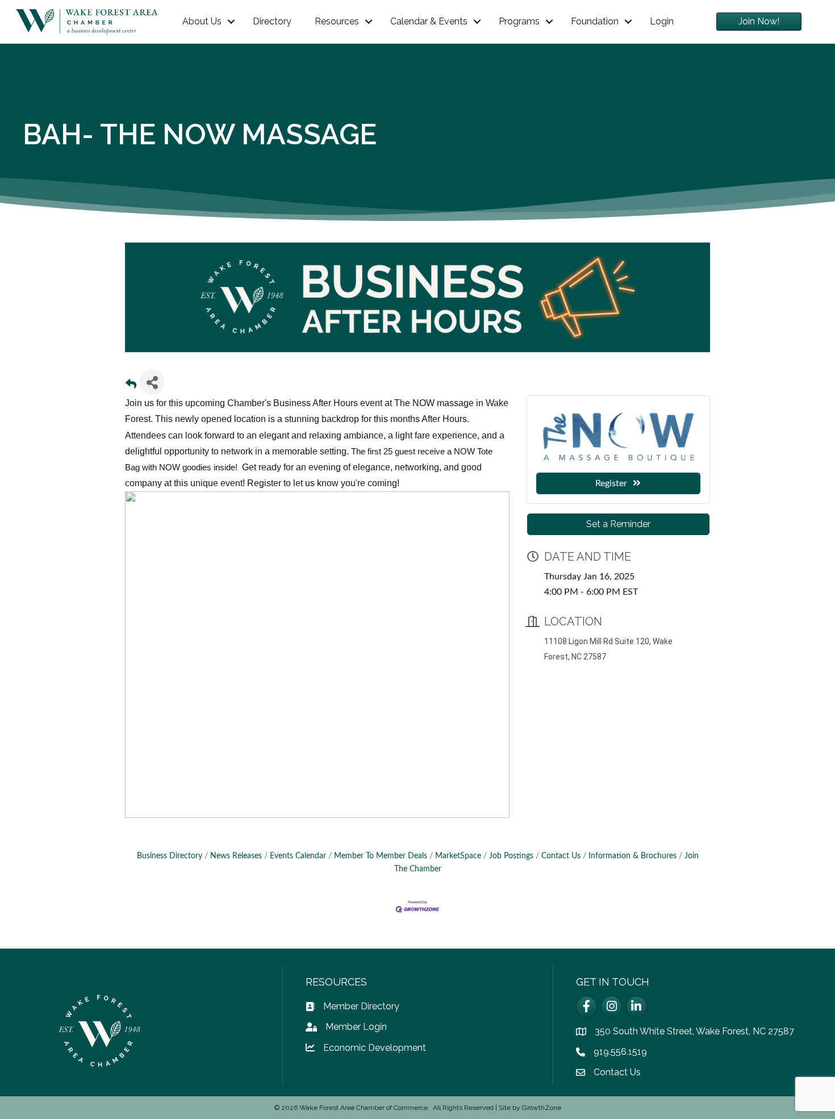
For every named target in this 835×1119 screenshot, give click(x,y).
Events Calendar (298, 856)
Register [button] (611, 483)
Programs (519, 21)
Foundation (595, 21)
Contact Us (561, 856)
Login (662, 21)
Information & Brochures (632, 856)
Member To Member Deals (380, 856)
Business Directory (169, 856)
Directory (272, 21)
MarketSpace (458, 856)
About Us (202, 21)
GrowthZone (541, 1108)
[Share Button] (152, 382)
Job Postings (511, 856)
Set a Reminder (618, 524)
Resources (337, 21)
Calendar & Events (428, 21)
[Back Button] (131, 385)
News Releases (236, 856)
